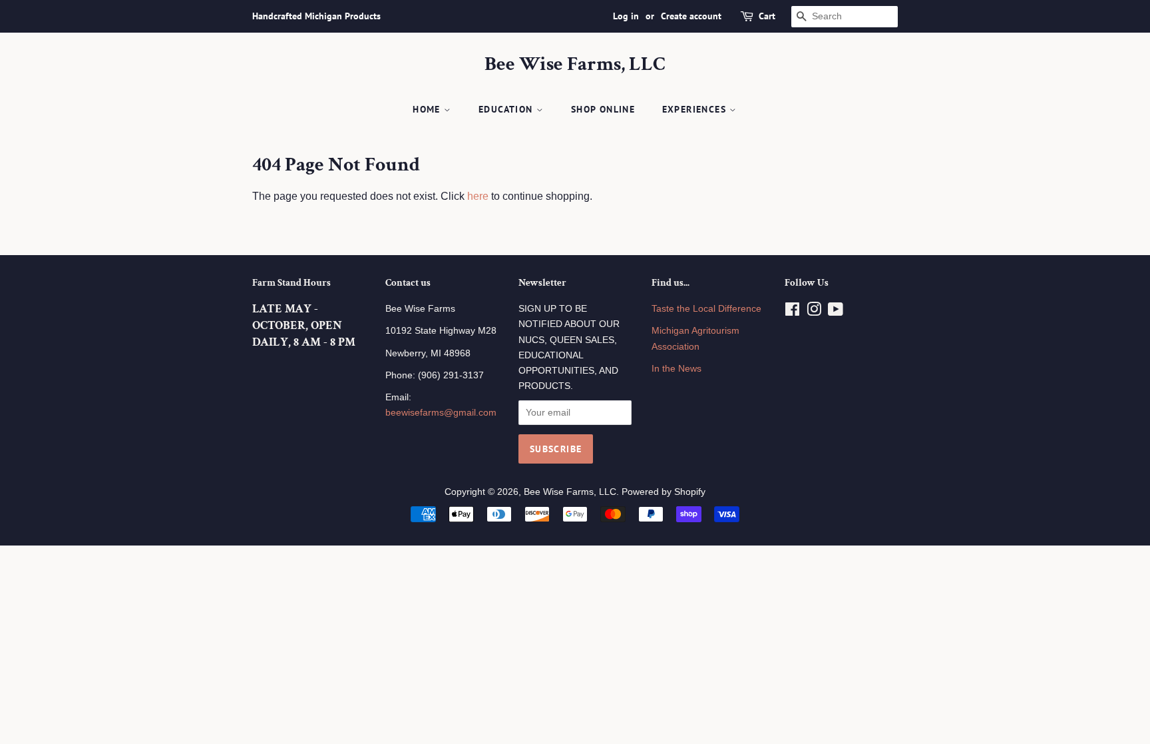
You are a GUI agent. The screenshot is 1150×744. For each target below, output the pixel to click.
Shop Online (603, 109)
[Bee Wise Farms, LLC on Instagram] (814, 312)
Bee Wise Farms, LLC (575, 65)
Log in (626, 16)
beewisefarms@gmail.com (440, 413)
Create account (691, 16)
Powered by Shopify (663, 492)
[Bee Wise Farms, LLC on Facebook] (792, 312)
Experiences (696, 109)
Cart (767, 16)
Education (507, 109)
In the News (676, 369)
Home (428, 109)
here (477, 196)
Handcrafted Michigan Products (316, 16)
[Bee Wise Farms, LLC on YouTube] (835, 312)
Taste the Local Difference (706, 309)
